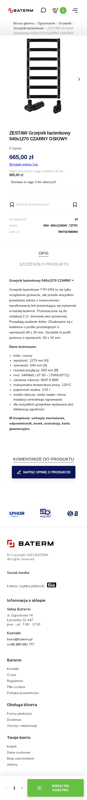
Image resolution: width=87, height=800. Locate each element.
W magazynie (17, 219)
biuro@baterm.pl (19, 639)
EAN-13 (14, 232)
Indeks (13, 225)
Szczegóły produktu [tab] (44, 264)
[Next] (79, 79)
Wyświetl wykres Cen (23, 164)
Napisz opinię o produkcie (47, 472)
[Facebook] (34, 573)
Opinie (15, 148)
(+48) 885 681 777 (20, 644)
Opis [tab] (43, 253)
